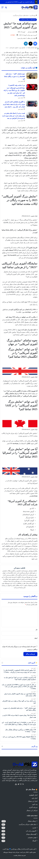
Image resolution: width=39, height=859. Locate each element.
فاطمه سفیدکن (31, 32)
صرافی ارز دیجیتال (32, 810)
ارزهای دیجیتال (32, 821)
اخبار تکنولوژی (33, 795)
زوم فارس (33, 15)
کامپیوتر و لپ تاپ (31, 831)
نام (36, 629)
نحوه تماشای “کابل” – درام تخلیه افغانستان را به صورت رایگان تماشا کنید (14, 76)
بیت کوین (35, 804)
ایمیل (35, 638)
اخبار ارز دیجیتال (33, 801)
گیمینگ (34, 841)
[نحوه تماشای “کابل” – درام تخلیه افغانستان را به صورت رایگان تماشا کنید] (31, 76)
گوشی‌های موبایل (31, 834)
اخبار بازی (35, 798)
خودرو (34, 827)
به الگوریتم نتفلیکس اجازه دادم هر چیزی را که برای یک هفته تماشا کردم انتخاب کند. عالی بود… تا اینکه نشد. (14, 104)
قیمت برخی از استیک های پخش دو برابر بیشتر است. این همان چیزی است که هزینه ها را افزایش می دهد (13, 115)
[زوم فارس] (30, 7)
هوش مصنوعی (32, 837)
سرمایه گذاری (33, 807)
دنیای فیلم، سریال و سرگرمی (21, 15)
